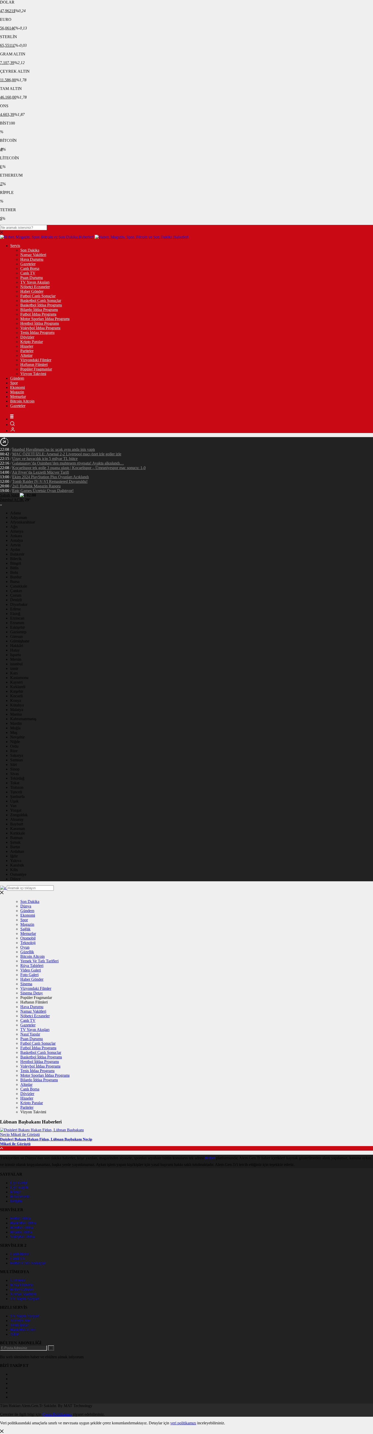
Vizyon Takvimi (33, 374)
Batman (16, 838)
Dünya (25, 906)
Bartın (15, 847)
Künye (15, 1192)
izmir (14, 668)
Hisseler (26, 346)
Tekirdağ (17, 778)
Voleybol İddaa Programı (40, 328)
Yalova (15, 860)
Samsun (16, 760)
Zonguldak (19, 815)
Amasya (16, 531)
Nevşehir (17, 737)
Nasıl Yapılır (30, 1034)
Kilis (14, 870)
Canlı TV (28, 273)
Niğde (15, 741)
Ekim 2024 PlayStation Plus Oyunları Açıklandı (50, 477)
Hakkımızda (20, 1196)
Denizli (16, 600)
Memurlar (18, 396)
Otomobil (28, 938)
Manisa (16, 714)
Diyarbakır (18, 604)
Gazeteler (28, 264)
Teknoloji (28, 942)
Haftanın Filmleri (34, 364)
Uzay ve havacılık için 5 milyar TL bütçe (45, 458)
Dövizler (27, 337)
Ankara (16, 536)
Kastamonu (19, 677)
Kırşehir (16, 691)
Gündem (17, 378)
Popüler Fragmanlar (36, 369)
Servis (15, 245)
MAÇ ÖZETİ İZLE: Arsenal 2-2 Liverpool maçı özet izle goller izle (66, 454)
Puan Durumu (31, 277)
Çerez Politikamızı (57, 1414)
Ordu (14, 746)
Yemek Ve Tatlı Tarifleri (39, 961)
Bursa (15, 581)
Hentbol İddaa (21, 1227)
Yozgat (15, 810)
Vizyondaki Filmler (35, 360)
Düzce (15, 879)
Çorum (15, 595)
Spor (14, 383)
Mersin (15, 659)
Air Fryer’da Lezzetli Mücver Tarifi (40, 472)
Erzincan (17, 618)
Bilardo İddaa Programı (39, 309)
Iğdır (14, 856)
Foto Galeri (29, 975)
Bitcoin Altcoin (22, 401)
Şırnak (15, 842)
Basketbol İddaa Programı (41, 305)
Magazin (17, 392)
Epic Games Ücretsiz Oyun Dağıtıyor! (43, 490)
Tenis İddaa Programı (37, 332)
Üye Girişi (18, 1183)
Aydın (15, 549)
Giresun (16, 636)
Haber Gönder (31, 291)
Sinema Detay (31, 993)
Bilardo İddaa (21, 1232)
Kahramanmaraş (23, 719)
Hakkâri (16, 645)
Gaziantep (18, 632)
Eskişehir (17, 627)
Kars (14, 673)
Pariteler (26, 351)
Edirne (15, 609)
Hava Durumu (31, 259)
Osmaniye (18, 874)
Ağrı (14, 527)
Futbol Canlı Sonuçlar (38, 296)
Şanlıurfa (17, 796)
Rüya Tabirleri (31, 965)
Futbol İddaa (20, 1218)
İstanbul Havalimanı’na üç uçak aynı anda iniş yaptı (53, 449)
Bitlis (14, 568)
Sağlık (25, 929)
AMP (14, 1334)
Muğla (15, 728)
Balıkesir (17, 554)
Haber (210, 1158)
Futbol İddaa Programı (38, 314)
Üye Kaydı (19, 1187)
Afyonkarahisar (22, 522)
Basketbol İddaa (23, 1223)
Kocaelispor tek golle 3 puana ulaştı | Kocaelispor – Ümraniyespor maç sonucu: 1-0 (79, 468)
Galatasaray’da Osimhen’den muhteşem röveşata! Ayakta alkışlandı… (68, 463)
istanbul (16, 664)
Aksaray (17, 819)
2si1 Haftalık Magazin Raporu (36, 486)
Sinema (26, 984)
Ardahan (17, 851)
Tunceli (16, 792)
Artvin (15, 545)
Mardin (16, 723)
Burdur (16, 577)
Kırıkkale (17, 833)
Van (13, 806)
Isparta (15, 655)
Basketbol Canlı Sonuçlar (40, 300)
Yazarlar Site (20, 1320)
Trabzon (16, 787)
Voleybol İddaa (22, 1237)
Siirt (13, 764)
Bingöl (15, 563)
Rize (14, 751)
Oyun (24, 947)
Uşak (14, 801)
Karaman (17, 828)
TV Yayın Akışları (34, 282)
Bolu (14, 572)
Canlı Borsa (29, 268)
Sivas (14, 774)
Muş (13, 732)
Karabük (17, 865)
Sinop (15, 769)
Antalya (16, 540)
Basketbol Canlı (23, 1330)
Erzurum (17, 623)
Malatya (16, 709)
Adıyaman (18, 517)
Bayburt (16, 824)
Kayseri (16, 682)
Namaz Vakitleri (33, 255)
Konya (15, 700)
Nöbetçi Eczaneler (35, 287)
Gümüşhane (19, 641)
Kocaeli (16, 696)
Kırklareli (17, 687)
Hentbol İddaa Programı (39, 323)
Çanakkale (18, 586)
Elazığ (15, 613)
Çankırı (16, 591)
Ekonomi (17, 387)
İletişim (16, 1201)
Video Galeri (30, 970)
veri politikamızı (183, 1423)
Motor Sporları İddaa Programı (45, 319)
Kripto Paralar (31, 342)
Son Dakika (29, 250)
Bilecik (16, 559)
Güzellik (27, 952)
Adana (15, 513)
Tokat (14, 783)
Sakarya (16, 755)
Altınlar (26, 355)
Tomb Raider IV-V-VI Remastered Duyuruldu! (50, 481)
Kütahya (17, 705)
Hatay (15, 650)
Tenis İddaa (19, 1325)
